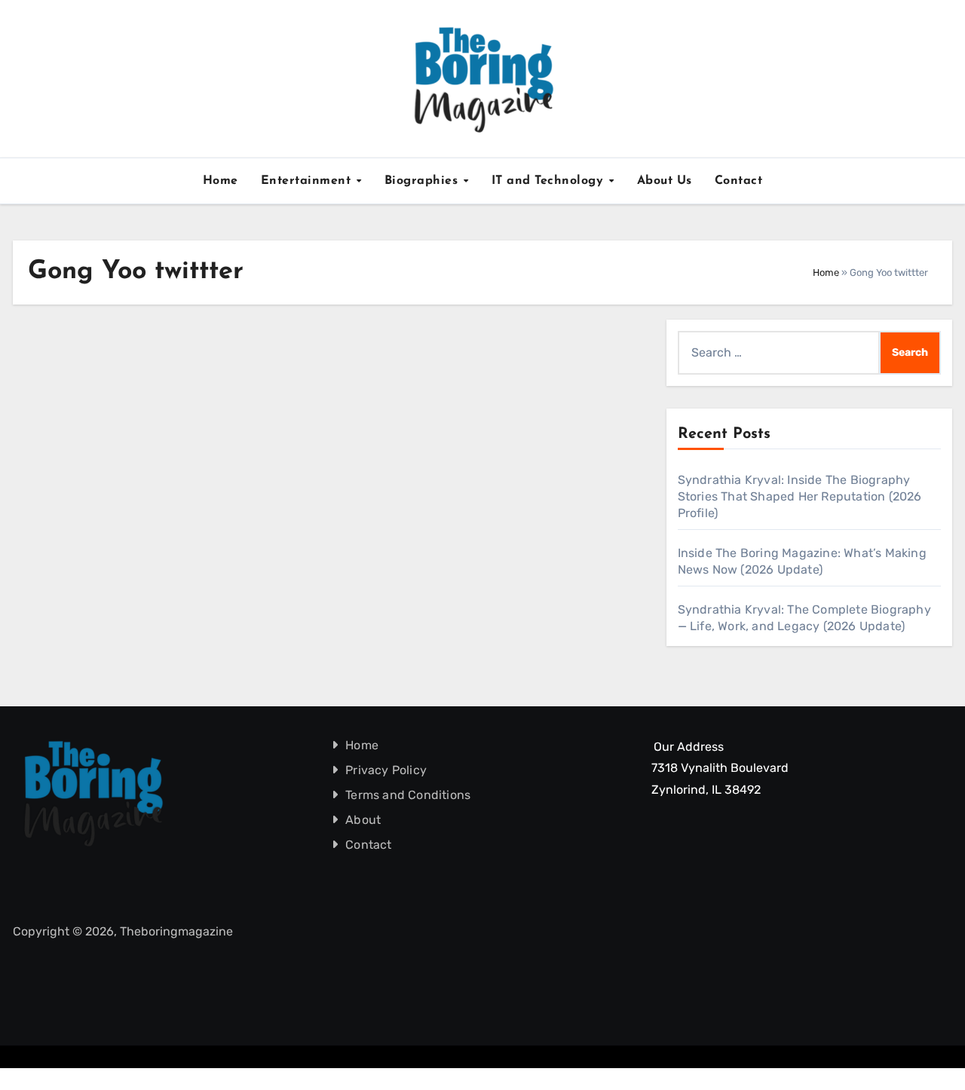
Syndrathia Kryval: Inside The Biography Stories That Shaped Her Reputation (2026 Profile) (800, 496)
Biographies (423, 181)
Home (220, 181)
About (363, 820)
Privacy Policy (386, 770)
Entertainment (308, 181)
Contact (739, 181)
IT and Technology (550, 181)
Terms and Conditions (408, 795)
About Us (664, 181)
